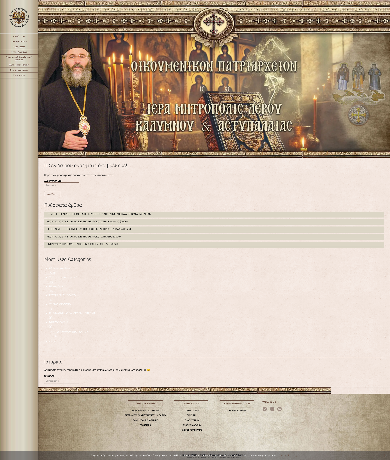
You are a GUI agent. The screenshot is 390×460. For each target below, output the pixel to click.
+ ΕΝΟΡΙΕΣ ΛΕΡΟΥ (191, 420)
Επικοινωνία (19, 75)
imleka (53, 341)
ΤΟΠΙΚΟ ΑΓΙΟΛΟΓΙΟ (60, 304)
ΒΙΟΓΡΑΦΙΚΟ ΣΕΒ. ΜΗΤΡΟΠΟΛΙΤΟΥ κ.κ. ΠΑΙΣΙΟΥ (145, 415)
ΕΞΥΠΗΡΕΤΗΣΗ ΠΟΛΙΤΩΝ (63, 295)
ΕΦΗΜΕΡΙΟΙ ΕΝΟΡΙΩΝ (237, 410)
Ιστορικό (49, 375)
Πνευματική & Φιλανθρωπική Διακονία (19, 58)
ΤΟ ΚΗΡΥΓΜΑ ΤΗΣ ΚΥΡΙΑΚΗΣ (145, 420)
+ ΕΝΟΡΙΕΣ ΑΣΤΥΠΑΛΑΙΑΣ (191, 430)
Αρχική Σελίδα (19, 36)
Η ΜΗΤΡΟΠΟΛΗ (191, 403)
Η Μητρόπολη (19, 46)
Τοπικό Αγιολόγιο (19, 52)
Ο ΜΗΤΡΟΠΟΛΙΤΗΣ (145, 403)
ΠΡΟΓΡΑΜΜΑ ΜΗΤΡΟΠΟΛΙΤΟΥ (71, 331)
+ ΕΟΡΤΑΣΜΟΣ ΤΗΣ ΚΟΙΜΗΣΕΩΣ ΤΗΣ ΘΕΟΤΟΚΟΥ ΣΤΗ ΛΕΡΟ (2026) (83, 236)
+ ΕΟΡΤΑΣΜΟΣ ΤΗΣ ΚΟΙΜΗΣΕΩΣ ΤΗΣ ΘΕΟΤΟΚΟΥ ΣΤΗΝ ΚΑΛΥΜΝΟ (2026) (87, 221)
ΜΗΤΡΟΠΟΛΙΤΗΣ (58, 322)
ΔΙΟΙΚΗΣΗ (191, 415)
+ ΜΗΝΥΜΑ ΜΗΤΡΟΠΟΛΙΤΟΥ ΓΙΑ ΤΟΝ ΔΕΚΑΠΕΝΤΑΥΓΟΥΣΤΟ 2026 (82, 244)
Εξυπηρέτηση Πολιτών (19, 65)
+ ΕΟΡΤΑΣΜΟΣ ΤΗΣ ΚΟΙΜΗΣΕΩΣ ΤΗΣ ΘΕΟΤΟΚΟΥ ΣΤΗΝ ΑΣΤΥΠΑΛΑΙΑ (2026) (88, 229)
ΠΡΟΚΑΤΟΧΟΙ (145, 425)
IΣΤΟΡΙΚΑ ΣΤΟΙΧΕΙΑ (191, 410)
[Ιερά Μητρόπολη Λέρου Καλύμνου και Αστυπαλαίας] (19, 16)
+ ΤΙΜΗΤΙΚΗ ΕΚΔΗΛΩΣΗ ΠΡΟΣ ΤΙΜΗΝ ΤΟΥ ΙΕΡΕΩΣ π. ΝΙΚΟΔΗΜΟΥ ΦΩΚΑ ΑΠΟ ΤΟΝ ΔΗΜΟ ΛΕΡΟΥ (98, 214)
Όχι (295, 455)
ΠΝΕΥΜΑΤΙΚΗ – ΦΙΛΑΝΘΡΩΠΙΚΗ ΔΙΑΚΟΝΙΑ (72, 313)
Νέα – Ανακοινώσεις (19, 70)
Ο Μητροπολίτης (19, 41)
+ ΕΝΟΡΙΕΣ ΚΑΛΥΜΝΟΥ (191, 425)
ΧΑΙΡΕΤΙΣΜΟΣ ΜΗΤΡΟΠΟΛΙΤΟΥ (145, 410)
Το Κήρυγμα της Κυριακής (63, 277)
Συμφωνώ (284, 455)
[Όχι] (386, 455)
